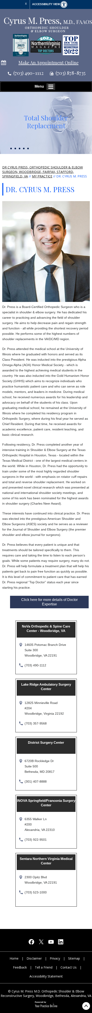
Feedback (20, 967)
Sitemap (74, 958)
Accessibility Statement (46, 976)
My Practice (42, 176)
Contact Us (69, 967)
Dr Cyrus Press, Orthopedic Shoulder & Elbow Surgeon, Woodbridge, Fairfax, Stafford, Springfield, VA (42, 171)
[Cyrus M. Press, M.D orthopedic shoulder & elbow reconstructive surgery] (47, 24)
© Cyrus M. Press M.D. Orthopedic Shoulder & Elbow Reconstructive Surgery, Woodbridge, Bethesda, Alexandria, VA (46, 993)
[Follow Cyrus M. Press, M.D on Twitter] (41, 943)
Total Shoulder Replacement (46, 121)
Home (14, 958)
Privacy (55, 958)
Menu (39, 86)
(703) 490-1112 (28, 72)
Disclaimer (34, 958)
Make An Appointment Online (49, 62)
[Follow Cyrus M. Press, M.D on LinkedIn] (60, 943)
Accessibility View (46, 4)
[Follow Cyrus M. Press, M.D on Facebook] (31, 943)
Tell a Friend (43, 967)
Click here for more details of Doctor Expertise (49, 602)
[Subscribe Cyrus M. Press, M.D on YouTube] (50, 943)
